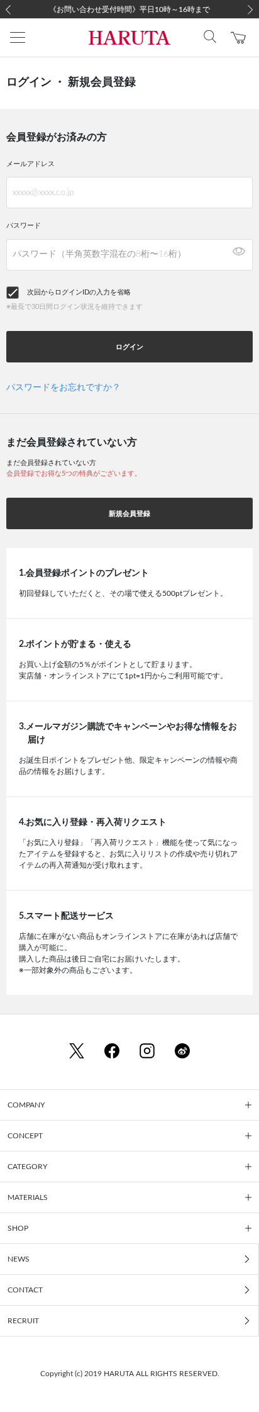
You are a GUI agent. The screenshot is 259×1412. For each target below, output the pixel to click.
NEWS (19, 1259)
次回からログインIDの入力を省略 (79, 292)
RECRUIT (23, 1321)
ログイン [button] (129, 347)
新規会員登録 (129, 513)
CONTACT (25, 1290)
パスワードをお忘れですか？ (63, 387)
